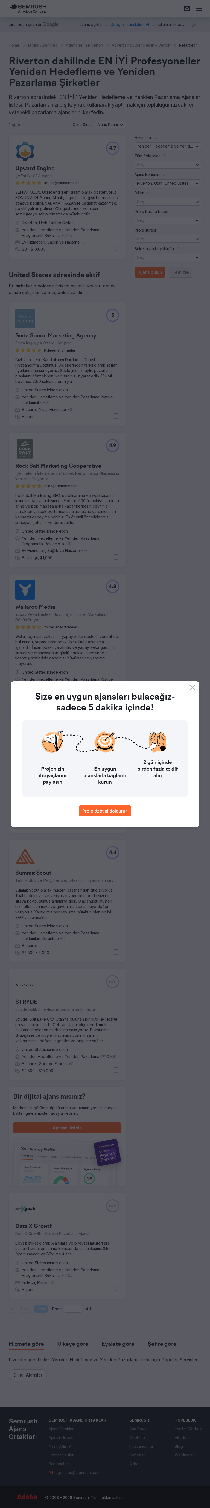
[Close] (192, 687)
